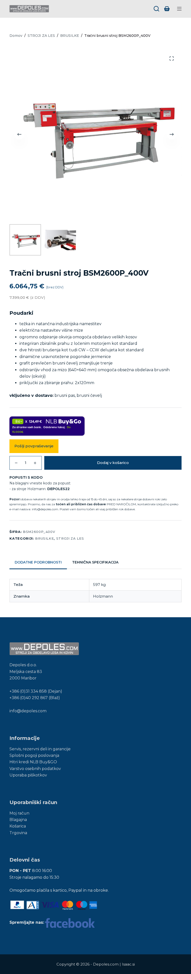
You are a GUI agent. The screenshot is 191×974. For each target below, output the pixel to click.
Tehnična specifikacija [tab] (95, 562)
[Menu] (179, 8)
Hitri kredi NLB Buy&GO (33, 762)
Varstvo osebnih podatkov (35, 768)
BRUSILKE (44, 538)
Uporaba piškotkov (28, 775)
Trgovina (18, 832)
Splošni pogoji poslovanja (34, 755)
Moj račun (19, 813)
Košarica (17, 826)
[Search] (156, 8)
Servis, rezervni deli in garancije (40, 749)
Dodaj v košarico (113, 462)
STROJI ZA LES (70, 538)
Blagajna (18, 819)
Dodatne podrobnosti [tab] (38, 562)
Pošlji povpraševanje (33, 446)
